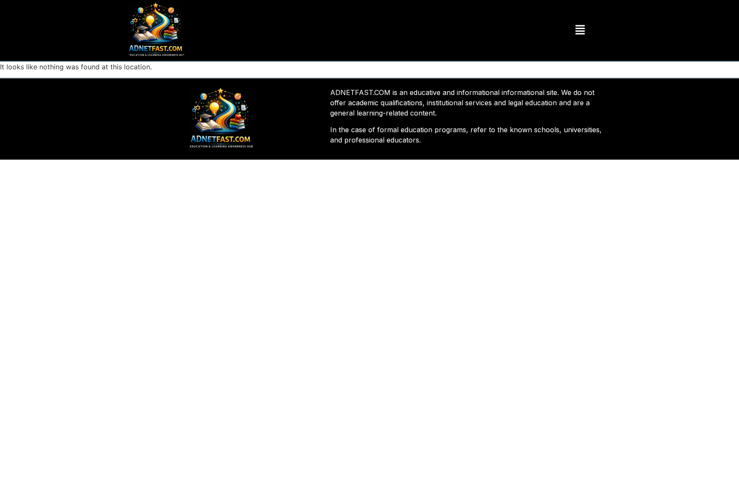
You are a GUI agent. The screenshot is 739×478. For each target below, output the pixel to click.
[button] (580, 30)
